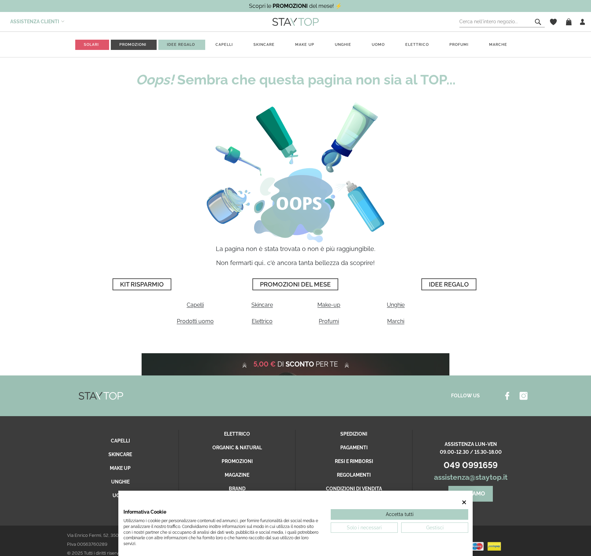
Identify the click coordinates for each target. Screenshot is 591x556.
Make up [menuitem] (304, 44)
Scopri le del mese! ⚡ (295, 6)
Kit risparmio (142, 284)
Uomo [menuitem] (378, 44)
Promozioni (237, 461)
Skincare (262, 305)
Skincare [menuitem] (264, 44)
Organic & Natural (237, 447)
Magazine (237, 475)
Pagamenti (354, 447)
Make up (120, 468)
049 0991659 (471, 465)
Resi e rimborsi (354, 461)
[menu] (295, 44)
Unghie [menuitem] (343, 44)
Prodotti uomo (195, 321)
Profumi (329, 321)
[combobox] (502, 21)
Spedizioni (353, 434)
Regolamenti (354, 475)
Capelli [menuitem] (224, 44)
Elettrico (262, 321)
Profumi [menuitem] (459, 44)
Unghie (396, 305)
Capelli (195, 305)
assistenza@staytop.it (471, 477)
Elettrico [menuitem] (417, 44)
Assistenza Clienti (34, 21)
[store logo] (295, 21)
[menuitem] (91, 44)
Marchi (395, 321)
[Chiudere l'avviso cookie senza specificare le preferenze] (464, 502)
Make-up (328, 305)
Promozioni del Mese (295, 284)
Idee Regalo (449, 284)
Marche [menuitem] (498, 44)
